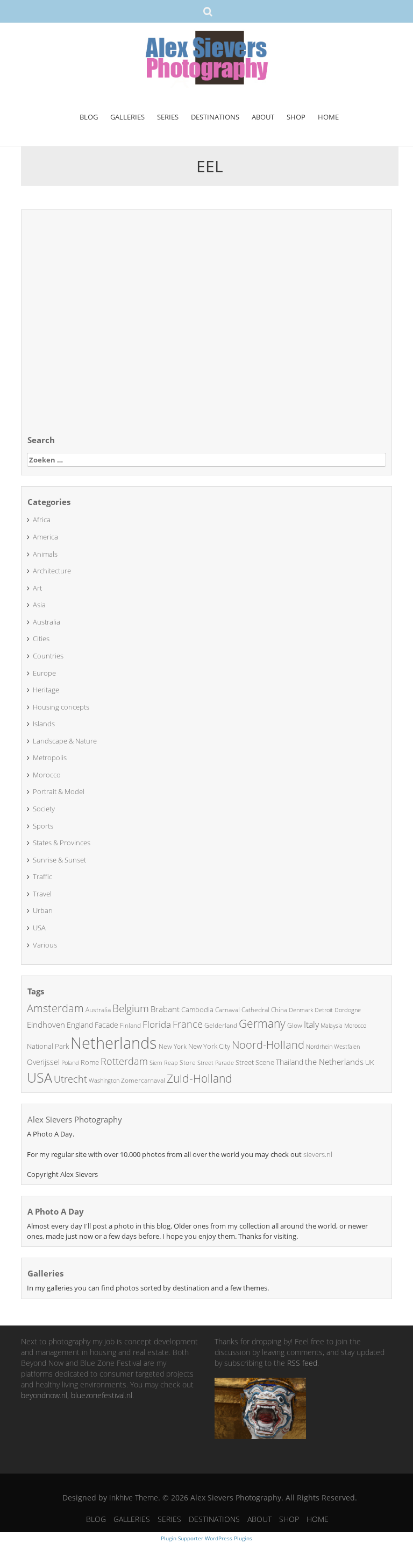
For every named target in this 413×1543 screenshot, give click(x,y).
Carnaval (227, 1010)
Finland (130, 1025)
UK (369, 1062)
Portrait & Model (58, 791)
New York (173, 1046)
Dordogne (347, 1010)
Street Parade (215, 1062)
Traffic (42, 876)
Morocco (47, 775)
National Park (48, 1046)
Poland (70, 1062)
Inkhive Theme (133, 1497)
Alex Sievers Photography (74, 1119)
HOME (328, 117)
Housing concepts (61, 707)
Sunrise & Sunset (59, 860)
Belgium (130, 1008)
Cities (41, 638)
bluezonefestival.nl (101, 1395)
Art (37, 588)
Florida (157, 1024)
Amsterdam (55, 1008)
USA (39, 927)
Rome (90, 1062)
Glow (294, 1025)
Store (188, 1062)
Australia (46, 622)
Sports (43, 826)
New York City (209, 1046)
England (80, 1025)
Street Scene (255, 1062)
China (279, 1009)
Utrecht (70, 1078)
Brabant (165, 1009)
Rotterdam (124, 1061)
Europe (44, 673)
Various (45, 945)
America (45, 537)
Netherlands (113, 1043)
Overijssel (43, 1062)
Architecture (52, 571)
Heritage (46, 690)
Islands (44, 723)
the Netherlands (334, 1061)
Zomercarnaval (143, 1080)
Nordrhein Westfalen (333, 1046)
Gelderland (220, 1025)
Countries (48, 656)
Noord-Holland (268, 1044)
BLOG (89, 117)
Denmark (301, 1010)
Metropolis (50, 757)
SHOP (296, 117)
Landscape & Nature (65, 741)
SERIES (168, 117)
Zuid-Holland (199, 1078)
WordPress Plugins (227, 1538)
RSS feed (302, 1363)
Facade (106, 1025)
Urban (43, 910)
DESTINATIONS (215, 117)
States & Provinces (61, 842)
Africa (42, 519)
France (188, 1024)
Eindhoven (46, 1024)
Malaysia (332, 1025)
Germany (262, 1023)
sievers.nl (317, 1154)
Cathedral (255, 1010)
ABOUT (263, 117)
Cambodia (197, 1009)
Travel (42, 894)
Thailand (289, 1062)
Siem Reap (163, 1062)
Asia (39, 604)
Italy (311, 1024)
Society (44, 808)
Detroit (324, 1010)
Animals (45, 554)
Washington (104, 1080)
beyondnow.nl (44, 1395)
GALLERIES (127, 117)
